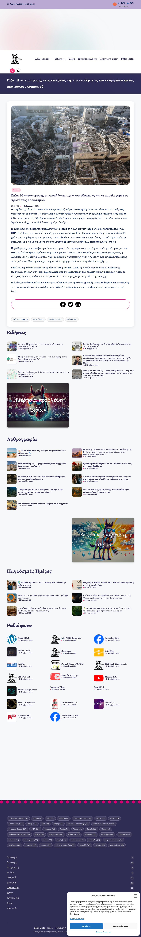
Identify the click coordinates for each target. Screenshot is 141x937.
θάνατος (14, 840)
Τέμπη (77, 829)
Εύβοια (100, 818)
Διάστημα (12, 857)
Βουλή (37, 818)
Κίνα (45, 824)
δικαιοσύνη (74, 834)
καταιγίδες (94, 840)
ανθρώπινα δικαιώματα (19, 834)
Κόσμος (16, 190)
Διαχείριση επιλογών (77, 919)
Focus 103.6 (23, 638)
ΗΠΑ (114, 818)
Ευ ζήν (10, 873)
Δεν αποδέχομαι (120, 926)
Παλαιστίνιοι (72, 319)
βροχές (39, 834)
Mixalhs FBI (111, 677)
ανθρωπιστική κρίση (20, 319)
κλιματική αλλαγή (113, 840)
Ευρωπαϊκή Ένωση (82, 818)
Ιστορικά (11, 878)
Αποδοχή (86, 926)
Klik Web (109, 651)
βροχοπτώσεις (56, 834)
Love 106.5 (99, 687)
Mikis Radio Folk (69, 703)
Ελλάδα (63, 818)
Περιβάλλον (13, 888)
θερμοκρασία (31, 840)
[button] (135, 896)
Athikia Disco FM (69, 716)
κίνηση (47, 840)
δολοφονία (90, 834)
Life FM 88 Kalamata (71, 638)
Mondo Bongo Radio (27, 690)
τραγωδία (84, 845)
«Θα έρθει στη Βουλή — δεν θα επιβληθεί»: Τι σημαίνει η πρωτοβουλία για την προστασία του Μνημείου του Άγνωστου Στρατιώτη (108, 373)
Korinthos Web (112, 638)
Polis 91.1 (109, 703)
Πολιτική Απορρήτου (103, 932)
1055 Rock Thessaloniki (116, 664)
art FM (21, 664)
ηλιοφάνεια (124, 834)
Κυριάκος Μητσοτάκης (78, 824)
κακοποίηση (77, 840)
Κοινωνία (12, 883)
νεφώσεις (14, 845)
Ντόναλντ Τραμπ (17, 829)
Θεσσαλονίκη (15, 824)
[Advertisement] (70, 29)
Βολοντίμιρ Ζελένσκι (18, 818)
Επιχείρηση (13, 867)
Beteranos (66, 651)
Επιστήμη (12, 862)
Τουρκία (91, 829)
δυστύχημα (107, 834)
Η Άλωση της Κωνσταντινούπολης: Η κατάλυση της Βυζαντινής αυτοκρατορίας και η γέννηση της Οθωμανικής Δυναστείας (107, 452)
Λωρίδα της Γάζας (55, 319)
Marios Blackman (26, 703)
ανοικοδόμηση (38, 319)
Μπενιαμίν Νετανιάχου (103, 824)
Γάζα (50, 818)
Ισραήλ (32, 824)
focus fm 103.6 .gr (69, 675)
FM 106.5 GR (24, 677)
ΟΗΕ (35, 829)
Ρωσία (64, 829)
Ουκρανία (49, 829)
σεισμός (46, 845)
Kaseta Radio (24, 651)
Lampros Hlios (57, 687)
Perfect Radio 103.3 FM (72, 664)
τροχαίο (100, 845)
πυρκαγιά (30, 845)
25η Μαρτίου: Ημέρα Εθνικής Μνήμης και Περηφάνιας (43, 504)
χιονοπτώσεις (117, 845)
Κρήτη (58, 824)
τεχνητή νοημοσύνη (65, 845)
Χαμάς (105, 829)
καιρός (61, 840)
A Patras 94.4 (24, 716)
